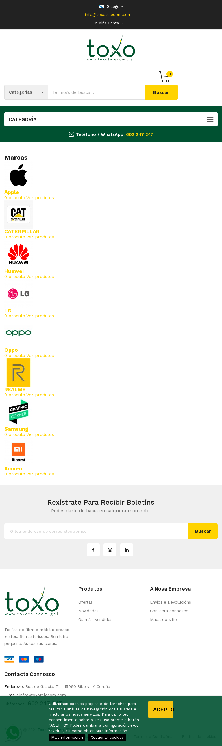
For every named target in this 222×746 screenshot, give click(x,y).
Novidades (88, 610)
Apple (11, 192)
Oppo (11, 350)
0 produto (14, 197)
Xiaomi (13, 468)
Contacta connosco (169, 610)
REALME (14, 389)
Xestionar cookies (107, 737)
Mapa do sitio (163, 619)
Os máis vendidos (95, 619)
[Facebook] (93, 549)
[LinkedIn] (126, 549)
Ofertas (85, 602)
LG (7, 311)
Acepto (163, 709)
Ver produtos (40, 197)
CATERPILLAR (22, 231)
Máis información (67, 737)
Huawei (14, 271)
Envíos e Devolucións (170, 602)
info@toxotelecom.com (108, 14)
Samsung (16, 429)
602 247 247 (139, 134)
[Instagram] (109, 549)
